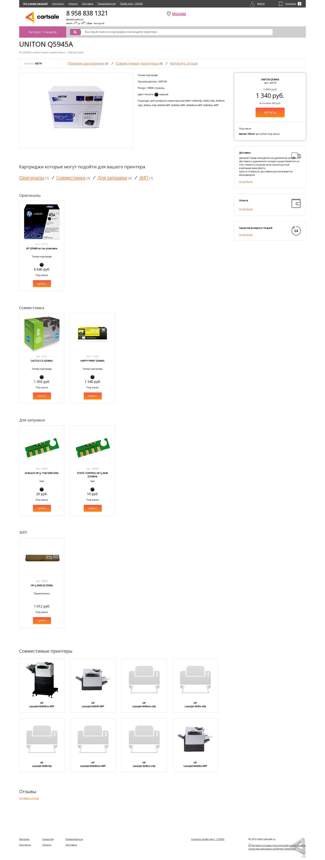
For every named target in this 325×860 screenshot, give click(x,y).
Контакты (58, 3)
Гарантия (48, 839)
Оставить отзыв (29, 798)
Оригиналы (31, 177)
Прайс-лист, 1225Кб (131, 3)
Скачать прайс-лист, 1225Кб (207, 839)
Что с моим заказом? (35, 3)
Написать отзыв (183, 63)
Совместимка (70, 177)
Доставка (87, 3)
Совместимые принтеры (136, 63)
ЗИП (143, 177)
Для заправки (112, 177)
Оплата (72, 3)
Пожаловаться (74, 839)
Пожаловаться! (107, 3)
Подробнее (246, 181)
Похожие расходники (86, 63)
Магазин (24, 839)
